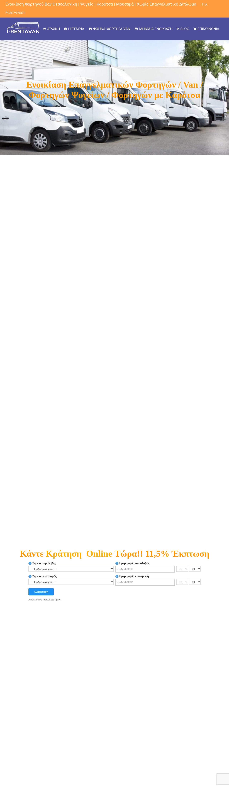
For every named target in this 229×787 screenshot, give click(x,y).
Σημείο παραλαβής (42, 563)
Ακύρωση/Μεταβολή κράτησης (44, 599)
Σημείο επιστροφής (43, 576)
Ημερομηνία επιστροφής (133, 576)
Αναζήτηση (41, 591)
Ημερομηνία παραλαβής (133, 563)
